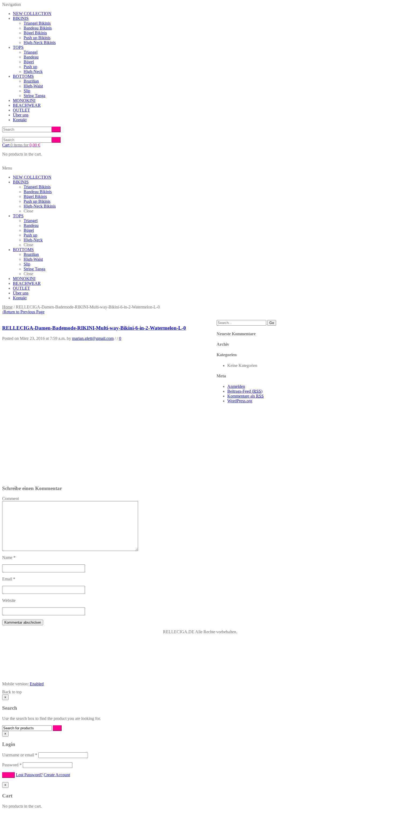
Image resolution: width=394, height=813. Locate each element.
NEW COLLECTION (32, 13)
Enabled (37, 684)
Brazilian (31, 81)
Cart (21, 145)
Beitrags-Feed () (244, 391)
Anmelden (236, 386)
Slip (27, 91)
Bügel (29, 62)
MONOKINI (24, 100)
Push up (30, 66)
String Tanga (34, 95)
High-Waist (33, 86)
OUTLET (21, 110)
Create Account (57, 774)
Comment (10, 498)
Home (7, 307)
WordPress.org (239, 401)
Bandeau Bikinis (38, 28)
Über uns (20, 115)
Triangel (31, 52)
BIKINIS (21, 18)
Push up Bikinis (37, 37)
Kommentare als (245, 396)
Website (9, 600)
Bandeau (31, 57)
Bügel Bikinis (35, 33)
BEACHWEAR (27, 105)
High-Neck (33, 71)
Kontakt (20, 119)
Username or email (19, 755)
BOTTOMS (23, 76)
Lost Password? (29, 774)
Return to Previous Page (23, 312)
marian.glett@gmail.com (93, 338)
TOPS (18, 47)
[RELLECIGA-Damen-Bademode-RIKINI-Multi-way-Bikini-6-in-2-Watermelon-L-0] (52, 478)
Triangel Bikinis (37, 23)
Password (12, 765)
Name (9, 557)
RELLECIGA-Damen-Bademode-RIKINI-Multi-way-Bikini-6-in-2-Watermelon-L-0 (94, 328)
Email (8, 579)
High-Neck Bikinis (40, 42)
